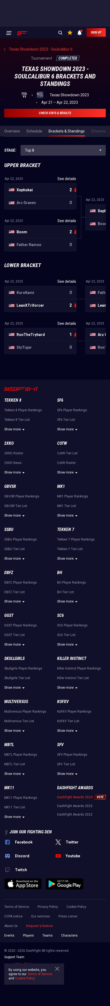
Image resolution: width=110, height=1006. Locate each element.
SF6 (60, 400)
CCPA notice (13, 916)
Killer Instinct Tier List (73, 678)
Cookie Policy (76, 907)
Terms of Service (16, 907)
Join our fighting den (31, 831)
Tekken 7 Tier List (70, 549)
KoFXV (63, 701)
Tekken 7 (65, 529)
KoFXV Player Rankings (74, 711)
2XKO (9, 443)
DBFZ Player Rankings (20, 582)
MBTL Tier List (14, 764)
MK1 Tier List (66, 506)
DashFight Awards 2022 (74, 814)
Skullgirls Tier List (17, 678)
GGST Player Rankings (20, 625)
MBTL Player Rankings (20, 754)
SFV (60, 744)
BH (59, 572)
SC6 (60, 615)
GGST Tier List (14, 635)
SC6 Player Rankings (72, 625)
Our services (40, 916)
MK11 (9, 787)
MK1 (61, 486)
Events (9, 935)
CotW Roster (66, 463)
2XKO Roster (13, 453)
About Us (11, 926)
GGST (8, 615)
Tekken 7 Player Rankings (76, 539)
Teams (47, 935)
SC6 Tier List (66, 635)
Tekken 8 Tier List (17, 420)
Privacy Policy (48, 907)
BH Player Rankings (71, 582)
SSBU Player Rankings (20, 539)
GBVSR (10, 486)
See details (66, 179)
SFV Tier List (66, 764)
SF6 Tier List (66, 420)
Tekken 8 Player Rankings (23, 410)
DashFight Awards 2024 (74, 797)
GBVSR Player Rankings (21, 496)
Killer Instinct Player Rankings (79, 668)
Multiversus (16, 701)
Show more (12, 429)
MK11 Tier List (14, 807)
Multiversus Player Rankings (25, 711)
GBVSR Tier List (15, 506)
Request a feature (39, 926)
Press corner (67, 916)
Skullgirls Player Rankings (23, 668)
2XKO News (13, 463)
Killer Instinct (71, 658)
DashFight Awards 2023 (74, 806)
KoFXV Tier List (68, 721)
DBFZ (8, 572)
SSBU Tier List (14, 549)
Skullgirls (14, 658)
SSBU (8, 529)
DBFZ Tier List (14, 592)
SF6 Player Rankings (72, 410)
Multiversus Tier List (19, 721)
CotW (62, 443)
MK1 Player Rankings (72, 496)
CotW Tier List (67, 453)
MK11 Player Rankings (20, 798)
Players (28, 935)
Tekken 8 (12, 400)
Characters (69, 935)
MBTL (9, 744)
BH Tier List (65, 592)
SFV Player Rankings (72, 754)
